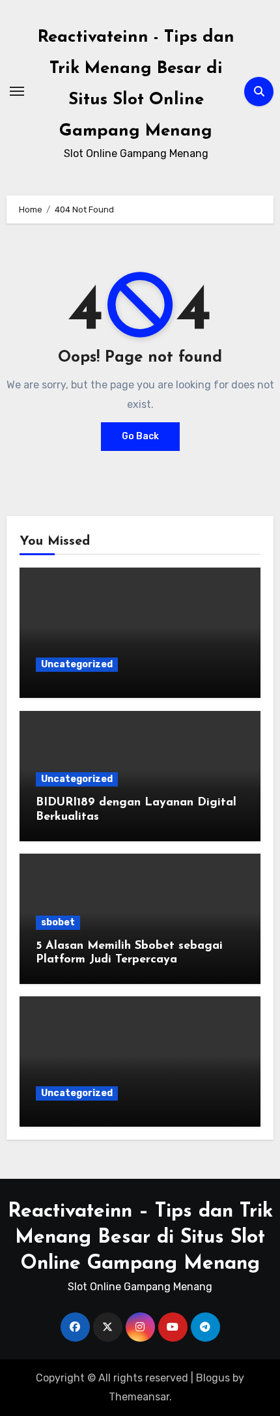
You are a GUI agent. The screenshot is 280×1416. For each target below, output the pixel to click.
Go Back (140, 436)
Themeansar (139, 1397)
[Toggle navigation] (17, 91)
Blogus (213, 1378)
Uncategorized (77, 664)
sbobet (58, 922)
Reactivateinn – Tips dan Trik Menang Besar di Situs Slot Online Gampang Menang (140, 1238)
